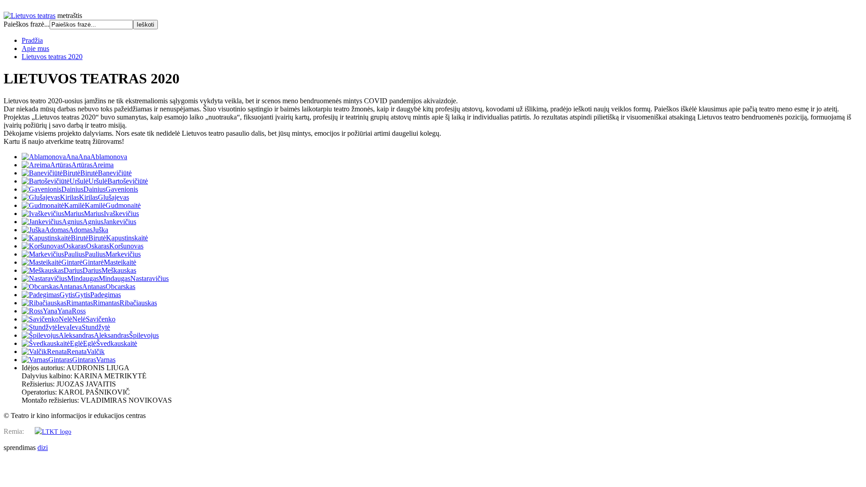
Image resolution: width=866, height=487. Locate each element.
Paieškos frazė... (27, 24)
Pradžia (32, 40)
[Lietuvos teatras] (29, 15)
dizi (42, 447)
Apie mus (35, 48)
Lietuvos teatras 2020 (52, 56)
